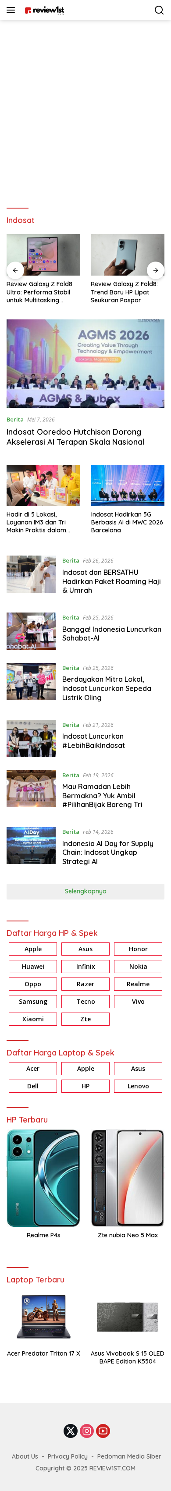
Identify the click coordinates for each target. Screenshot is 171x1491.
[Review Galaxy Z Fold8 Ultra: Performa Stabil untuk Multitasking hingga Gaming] (43, 255)
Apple (33, 949)
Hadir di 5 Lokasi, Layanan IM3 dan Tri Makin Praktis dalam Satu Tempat (36, 522)
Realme (138, 984)
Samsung (33, 1001)
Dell (33, 1086)
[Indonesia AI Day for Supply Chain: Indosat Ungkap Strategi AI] (31, 849)
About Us (25, 1456)
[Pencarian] (159, 10)
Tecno (85, 1001)
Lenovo (138, 1086)
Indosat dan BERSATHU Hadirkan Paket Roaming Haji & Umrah (111, 581)
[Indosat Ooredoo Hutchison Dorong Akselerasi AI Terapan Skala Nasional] (85, 363)
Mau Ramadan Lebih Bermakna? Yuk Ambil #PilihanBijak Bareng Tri (102, 795)
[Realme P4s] (43, 1178)
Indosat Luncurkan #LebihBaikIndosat (93, 741)
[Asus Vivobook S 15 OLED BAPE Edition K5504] (127, 1317)
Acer (32, 1068)
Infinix (85, 966)
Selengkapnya (86, 891)
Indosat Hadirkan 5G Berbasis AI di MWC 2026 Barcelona (127, 522)
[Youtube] (103, 1431)
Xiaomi (33, 1019)
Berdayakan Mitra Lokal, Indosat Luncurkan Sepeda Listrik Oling (106, 688)
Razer (85, 984)
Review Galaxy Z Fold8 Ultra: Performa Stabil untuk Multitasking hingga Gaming (39, 292)
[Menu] (12, 10)
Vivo (138, 1001)
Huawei (33, 966)
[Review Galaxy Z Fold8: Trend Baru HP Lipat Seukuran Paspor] (127, 255)
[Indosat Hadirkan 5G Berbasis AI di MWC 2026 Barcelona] (128, 485)
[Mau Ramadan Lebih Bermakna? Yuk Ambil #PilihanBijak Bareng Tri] (31, 792)
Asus (85, 949)
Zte (85, 1019)
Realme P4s (44, 1235)
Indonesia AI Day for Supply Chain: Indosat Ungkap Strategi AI (107, 852)
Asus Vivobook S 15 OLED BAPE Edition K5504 (127, 1357)
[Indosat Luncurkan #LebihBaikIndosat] (31, 738)
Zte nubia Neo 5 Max (128, 1235)
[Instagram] (87, 1431)
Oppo (33, 984)
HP (85, 1086)
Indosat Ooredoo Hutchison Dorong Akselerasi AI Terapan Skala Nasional (75, 437)
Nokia (138, 966)
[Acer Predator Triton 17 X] (43, 1317)
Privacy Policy (68, 1456)
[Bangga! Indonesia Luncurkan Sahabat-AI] (31, 631)
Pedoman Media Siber (129, 1456)
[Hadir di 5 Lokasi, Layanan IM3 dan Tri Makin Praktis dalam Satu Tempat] (43, 485)
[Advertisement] (85, 110)
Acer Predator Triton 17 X (43, 1353)
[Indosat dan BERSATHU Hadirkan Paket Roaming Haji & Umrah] (31, 577)
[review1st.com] (43, 10)
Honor (138, 949)
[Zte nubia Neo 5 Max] (127, 1178)
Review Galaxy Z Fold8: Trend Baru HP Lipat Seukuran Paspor (124, 292)
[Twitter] (71, 1431)
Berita (15, 419)
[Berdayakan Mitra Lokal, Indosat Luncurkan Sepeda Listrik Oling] (31, 685)
